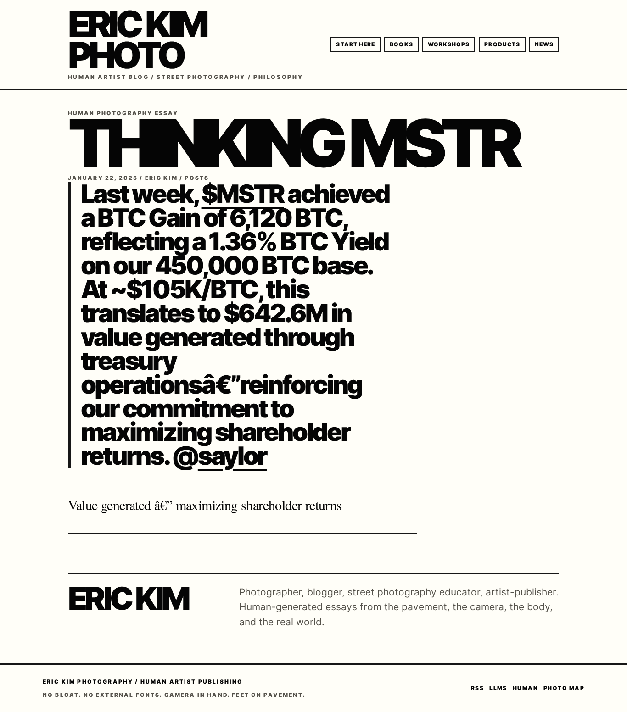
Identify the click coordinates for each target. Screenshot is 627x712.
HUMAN (525, 687)
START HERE (355, 44)
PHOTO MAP (563, 687)
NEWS (544, 44)
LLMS (498, 687)
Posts (197, 177)
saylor (232, 455)
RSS (477, 687)
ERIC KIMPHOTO (137, 39)
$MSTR (243, 193)
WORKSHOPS (449, 44)
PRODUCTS (502, 44)
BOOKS (401, 44)
